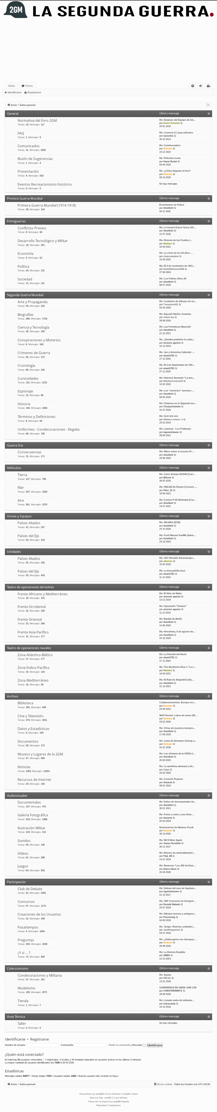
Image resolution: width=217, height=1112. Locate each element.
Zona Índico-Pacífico (34, 667)
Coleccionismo (17, 968)
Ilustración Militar (32, 828)
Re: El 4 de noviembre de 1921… (177, 266)
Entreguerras (16, 221)
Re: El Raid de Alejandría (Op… (176, 679)
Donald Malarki (171, 904)
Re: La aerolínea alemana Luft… (177, 766)
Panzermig (169, 917)
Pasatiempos (28, 927)
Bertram (167, 148)
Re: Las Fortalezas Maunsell (175, 326)
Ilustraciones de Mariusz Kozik (176, 827)
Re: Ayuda (165, 974)
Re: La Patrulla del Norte (172, 654)
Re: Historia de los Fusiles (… (175, 240)
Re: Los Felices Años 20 (172, 278)
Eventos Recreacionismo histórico (45, 184)
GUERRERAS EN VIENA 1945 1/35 (177, 987)
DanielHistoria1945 (173, 269)
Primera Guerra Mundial (25, 198)
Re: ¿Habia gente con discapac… (177, 939)
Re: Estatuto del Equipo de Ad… (177, 120)
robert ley (168, 317)
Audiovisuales (17, 795)
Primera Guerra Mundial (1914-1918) (47, 205)
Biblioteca (25, 703)
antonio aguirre (172, 343)
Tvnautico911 (170, 304)
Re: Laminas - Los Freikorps (175, 428)
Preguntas (26, 940)
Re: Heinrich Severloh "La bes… (177, 378)
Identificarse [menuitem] (201, 86)
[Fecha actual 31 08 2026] (208, 105)
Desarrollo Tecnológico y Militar (43, 240)
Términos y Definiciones (37, 416)
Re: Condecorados (169, 145)
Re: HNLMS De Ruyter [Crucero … (178, 487)
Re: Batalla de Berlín (170, 619)
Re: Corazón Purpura (171, 779)
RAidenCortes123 (173, 381)
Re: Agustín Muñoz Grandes (175, 314)
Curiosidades (28, 378)
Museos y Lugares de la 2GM (40, 754)
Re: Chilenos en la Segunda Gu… (178, 403)
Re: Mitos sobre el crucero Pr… (176, 451)
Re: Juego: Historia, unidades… (177, 926)
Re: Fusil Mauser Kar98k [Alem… (177, 535)
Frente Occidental (32, 606)
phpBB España (121, 1101)
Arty (101, 1098)
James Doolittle (172, 843)
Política (23, 266)
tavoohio (168, 135)
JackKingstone (171, 930)
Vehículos (14, 468)
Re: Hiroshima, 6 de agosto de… (177, 631)
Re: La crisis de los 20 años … (176, 253)
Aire (21, 500)
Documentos (28, 741)
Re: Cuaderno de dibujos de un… (178, 301)
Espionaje (25, 391)
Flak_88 (167, 856)
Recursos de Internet (34, 779)
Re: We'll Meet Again (170, 840)
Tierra (22, 474)
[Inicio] (108, 10)
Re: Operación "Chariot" (172, 606)
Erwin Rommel (171, 123)
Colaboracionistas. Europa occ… (177, 702)
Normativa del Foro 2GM (37, 120)
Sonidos (24, 840)
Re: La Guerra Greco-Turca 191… (177, 227)
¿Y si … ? (24, 952)
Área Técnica (16, 1016)
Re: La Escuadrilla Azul (172, 570)
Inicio (11, 86)
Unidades (14, 551)
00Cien (167, 978)
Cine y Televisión (30, 716)
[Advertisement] (109, 50)
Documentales (29, 802)
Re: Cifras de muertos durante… (177, 728)
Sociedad (25, 279)
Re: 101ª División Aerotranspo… (177, 558)
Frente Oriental (30, 619)
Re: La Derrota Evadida (172, 952)
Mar (21, 487)
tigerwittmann (171, 432)
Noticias (24, 767)
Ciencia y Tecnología (33, 327)
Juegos (23, 866)
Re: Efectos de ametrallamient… (177, 853)
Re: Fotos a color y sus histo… (176, 814)
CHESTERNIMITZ (172, 990)
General (12, 113)
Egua (115, 1076)
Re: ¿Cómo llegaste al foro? (175, 170)
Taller (22, 1023)
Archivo (12, 696)
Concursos (26, 901)
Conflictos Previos (32, 228)
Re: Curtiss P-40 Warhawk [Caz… (177, 500)
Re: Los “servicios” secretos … (176, 390)
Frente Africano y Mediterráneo (43, 594)
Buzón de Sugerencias (35, 158)
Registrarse (34, 92)
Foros (29, 86)
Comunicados (29, 146)
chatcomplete (171, 256)
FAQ (21, 133)
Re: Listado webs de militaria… (176, 1000)
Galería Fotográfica (33, 815)
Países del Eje (28, 536)
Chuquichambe (172, 406)
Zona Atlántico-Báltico (35, 655)
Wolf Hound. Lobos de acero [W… (178, 715)
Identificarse (15, 92)
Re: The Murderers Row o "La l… (177, 667)
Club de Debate (30, 889)
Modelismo (26, 988)
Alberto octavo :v (173, 419)
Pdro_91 (167, 490)
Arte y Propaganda (32, 302)
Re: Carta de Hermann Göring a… (178, 740)
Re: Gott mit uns (168, 416)
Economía (25, 253)
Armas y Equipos (19, 516)
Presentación (28, 171)
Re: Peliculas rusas (170, 158)
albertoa (167, 561)
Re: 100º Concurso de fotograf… (177, 901)
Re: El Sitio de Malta (170, 593)
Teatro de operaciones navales (29, 648)
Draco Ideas (170, 869)
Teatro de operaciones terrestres (30, 587)
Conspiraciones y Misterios (39, 340)
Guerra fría (15, 445)
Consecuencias (30, 452)
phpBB (99, 1094)
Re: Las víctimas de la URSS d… (177, 753)
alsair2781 (168, 355)
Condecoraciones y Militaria (40, 975)
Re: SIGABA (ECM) (169, 522)
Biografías (25, 314)
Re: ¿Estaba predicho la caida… (177, 339)
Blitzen (167, 477)
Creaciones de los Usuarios (39, 914)
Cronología (26, 365)
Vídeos (23, 853)
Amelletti (168, 208)
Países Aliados (29, 523)
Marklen (167, 243)
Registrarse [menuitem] (209, 86)
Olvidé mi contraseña (119, 1045)
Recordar (137, 1045)
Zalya (166, 769)
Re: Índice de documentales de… (177, 801)
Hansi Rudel (170, 161)
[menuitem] (192, 86)
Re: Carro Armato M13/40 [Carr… (177, 474)
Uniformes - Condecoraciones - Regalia (48, 429)
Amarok (167, 782)
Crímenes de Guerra (34, 352)
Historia (24, 404)
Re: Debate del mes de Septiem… (177, 888)
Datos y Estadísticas (33, 728)
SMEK (166, 955)
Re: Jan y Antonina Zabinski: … (177, 352)
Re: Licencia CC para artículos (176, 132)
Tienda (23, 1001)
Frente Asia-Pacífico (33, 632)
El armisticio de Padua (171, 204)
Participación (16, 882)
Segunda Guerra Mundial (25, 295)
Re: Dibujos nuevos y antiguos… (177, 913)
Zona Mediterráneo (33, 680)
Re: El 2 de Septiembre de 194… (177, 365)
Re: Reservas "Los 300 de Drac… (177, 865)
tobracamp (169, 1003)
